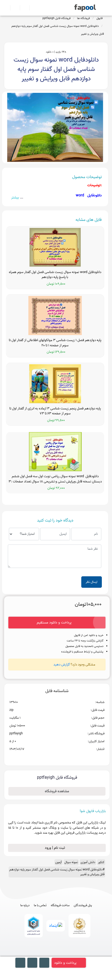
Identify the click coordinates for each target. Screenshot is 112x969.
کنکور (101, 862)
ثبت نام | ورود (55, 848)
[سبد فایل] (6, 8)
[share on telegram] (50, 757)
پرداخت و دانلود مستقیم (54, 623)
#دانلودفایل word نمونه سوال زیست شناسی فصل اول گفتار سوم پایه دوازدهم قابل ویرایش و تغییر (56, 872)
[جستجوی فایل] (32, 7)
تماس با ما (40, 905)
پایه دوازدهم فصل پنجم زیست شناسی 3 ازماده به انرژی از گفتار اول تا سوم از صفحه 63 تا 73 (55, 411)
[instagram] (56, 954)
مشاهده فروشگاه (57, 791)
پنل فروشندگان (83, 905)
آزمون (58, 862)
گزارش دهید (61, 664)
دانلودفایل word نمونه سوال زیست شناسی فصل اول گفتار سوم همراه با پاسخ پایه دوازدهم (55, 275)
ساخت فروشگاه (60, 905)
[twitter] (66, 954)
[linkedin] (75, 954)
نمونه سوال (71, 862)
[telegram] (46, 954)
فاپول (99, 18)
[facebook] (37, 954)
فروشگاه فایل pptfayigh (56, 18)
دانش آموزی (87, 862)
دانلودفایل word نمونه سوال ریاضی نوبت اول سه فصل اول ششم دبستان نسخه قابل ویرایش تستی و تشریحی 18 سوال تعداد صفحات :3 (55, 479)
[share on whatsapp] (57, 757)
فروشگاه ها (83, 18)
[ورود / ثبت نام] (13, 7)
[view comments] (63, 757)
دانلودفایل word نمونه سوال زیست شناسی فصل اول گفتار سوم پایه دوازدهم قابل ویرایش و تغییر (57, 30)
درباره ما (25, 905)
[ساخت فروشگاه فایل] (22, 7)
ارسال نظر (91, 581)
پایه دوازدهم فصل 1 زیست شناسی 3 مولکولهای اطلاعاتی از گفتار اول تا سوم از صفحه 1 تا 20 (55, 343)
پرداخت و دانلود (65, 963)
